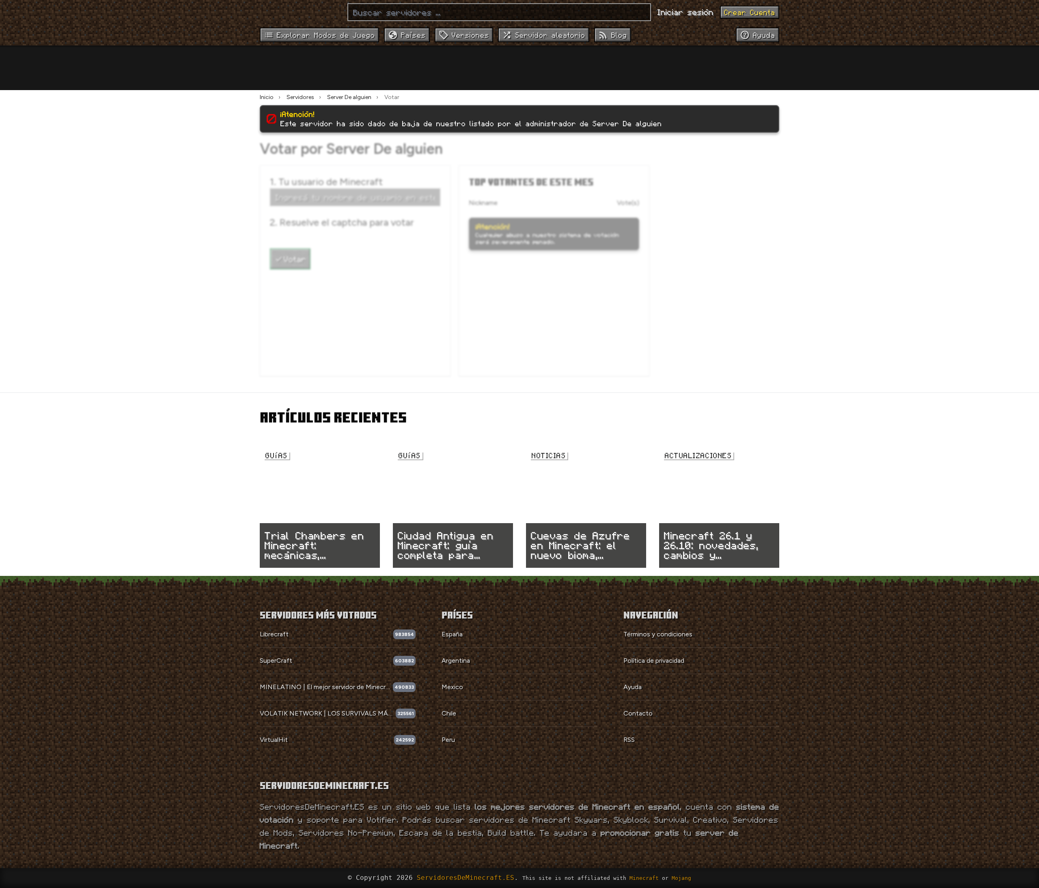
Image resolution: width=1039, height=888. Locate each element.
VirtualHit (274, 740)
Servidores (300, 97)
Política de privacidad (653, 660)
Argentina (456, 660)
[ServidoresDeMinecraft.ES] (300, 12)
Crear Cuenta (749, 12)
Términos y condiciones (657, 634)
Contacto (638, 713)
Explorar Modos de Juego (326, 34)
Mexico (452, 687)
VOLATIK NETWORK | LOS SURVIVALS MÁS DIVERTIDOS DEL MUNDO (328, 713)
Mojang (681, 878)
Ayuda (632, 687)
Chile (449, 713)
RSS (629, 740)
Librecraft (274, 634)
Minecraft (644, 878)
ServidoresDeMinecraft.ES (465, 878)
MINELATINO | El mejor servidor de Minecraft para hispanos (326, 687)
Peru (448, 740)
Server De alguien (349, 97)
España (452, 634)
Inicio (267, 97)
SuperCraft (276, 660)
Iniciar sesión (685, 12)
